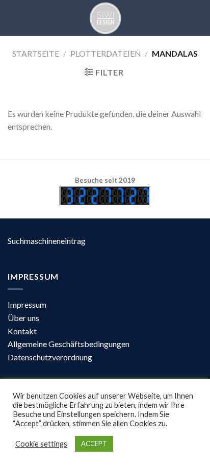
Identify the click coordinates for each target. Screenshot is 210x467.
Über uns (23, 318)
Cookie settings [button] (41, 443)
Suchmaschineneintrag (47, 240)
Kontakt (22, 331)
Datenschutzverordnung (50, 357)
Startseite (35, 53)
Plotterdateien (105, 53)
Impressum (27, 304)
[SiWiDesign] (105, 18)
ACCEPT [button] (94, 443)
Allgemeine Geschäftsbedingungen (68, 344)
